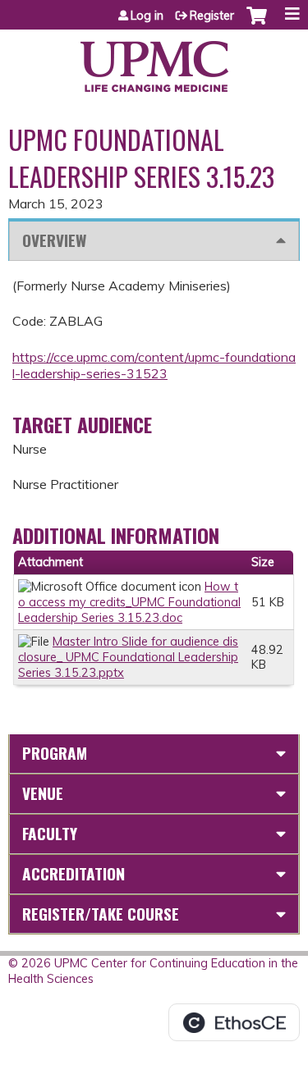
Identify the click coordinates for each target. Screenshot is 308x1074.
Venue (42, 793)
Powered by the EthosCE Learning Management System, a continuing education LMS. (234, 1022)
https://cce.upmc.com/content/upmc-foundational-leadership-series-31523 (154, 365)
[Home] (154, 61)
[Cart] (256, 24)
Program (54, 753)
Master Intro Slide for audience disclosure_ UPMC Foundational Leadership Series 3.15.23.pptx (128, 656)
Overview (54, 240)
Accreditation (73, 873)
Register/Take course (100, 913)
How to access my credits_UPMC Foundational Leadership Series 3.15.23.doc (129, 601)
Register (212, 15)
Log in (147, 15)
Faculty (49, 833)
